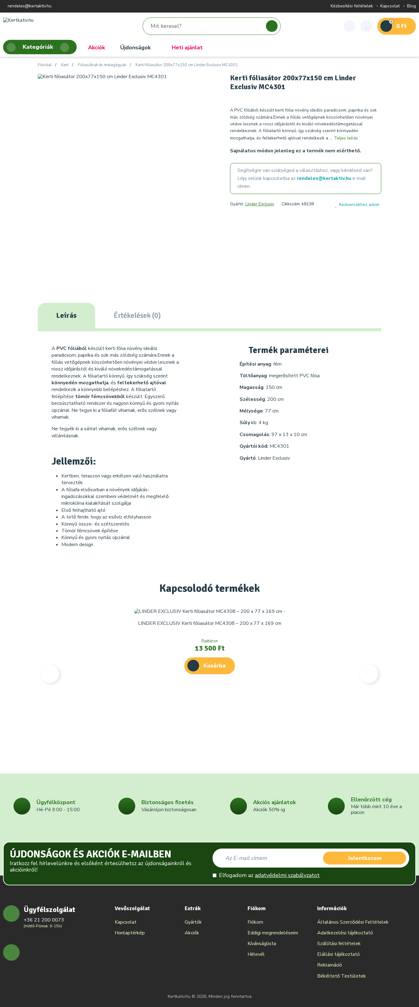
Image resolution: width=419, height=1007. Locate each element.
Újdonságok (135, 47)
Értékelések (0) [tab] (137, 315)
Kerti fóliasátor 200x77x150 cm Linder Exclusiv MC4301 (187, 65)
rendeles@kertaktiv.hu (29, 6)
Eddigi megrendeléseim (273, 932)
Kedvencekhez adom (359, 204)
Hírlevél (256, 954)
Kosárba (214, 665)
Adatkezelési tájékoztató (345, 932)
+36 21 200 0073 (44, 920)
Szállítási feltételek (339, 943)
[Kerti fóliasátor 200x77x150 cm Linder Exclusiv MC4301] (102, 76)
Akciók (96, 47)
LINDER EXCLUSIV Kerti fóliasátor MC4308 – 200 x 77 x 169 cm (209, 623)
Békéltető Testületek (341, 976)
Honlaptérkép (130, 932)
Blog (411, 6)
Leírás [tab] (66, 315)
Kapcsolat (390, 6)
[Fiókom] (349, 26)
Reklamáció (329, 965)
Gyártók (193, 922)
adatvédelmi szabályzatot (287, 875)
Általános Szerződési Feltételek (353, 922)
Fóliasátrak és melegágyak (102, 65)
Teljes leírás (346, 138)
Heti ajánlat (187, 47)
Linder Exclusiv (259, 204)
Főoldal (45, 65)
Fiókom (255, 922)
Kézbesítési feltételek (352, 6)
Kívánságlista (262, 943)
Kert (64, 65)
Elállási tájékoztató (338, 954)
